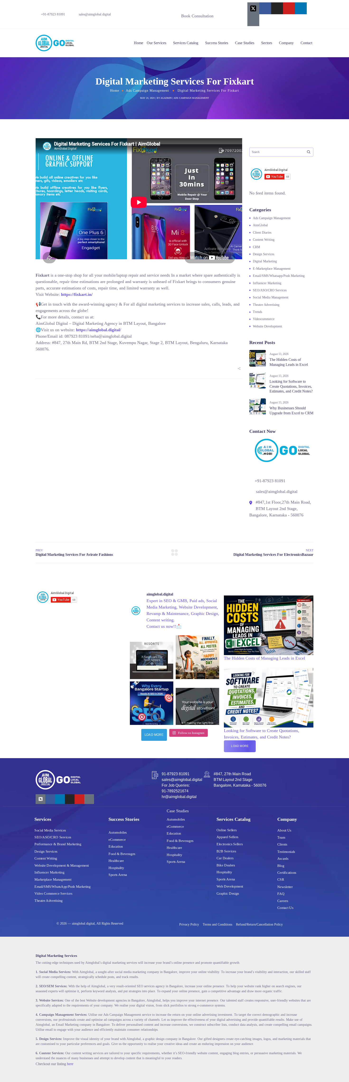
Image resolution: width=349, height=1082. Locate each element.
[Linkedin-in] (301, 8)
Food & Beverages (121, 853)
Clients (282, 844)
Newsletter (285, 886)
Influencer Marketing (267, 283)
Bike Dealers (226, 865)
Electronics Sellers (230, 844)
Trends (257, 312)
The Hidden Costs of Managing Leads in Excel (264, 658)
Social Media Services (50, 830)
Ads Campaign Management (147, 90)
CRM (256, 247)
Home (138, 43)
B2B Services (226, 851)
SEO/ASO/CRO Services (270, 290)
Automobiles (117, 832)
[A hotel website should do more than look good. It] (151, 657)
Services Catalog (185, 43)
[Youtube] (289, 8)
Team (281, 837)
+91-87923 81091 (53, 14)
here (70, 1064)
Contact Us (285, 908)
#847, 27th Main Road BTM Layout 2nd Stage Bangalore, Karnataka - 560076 (240, 779)
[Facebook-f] (265, 8)
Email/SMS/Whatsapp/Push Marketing (279, 276)
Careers (282, 900)
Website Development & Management (61, 865)
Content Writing (263, 239)
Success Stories (216, 43)
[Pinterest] (253, 20)
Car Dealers (225, 858)
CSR (280, 879)
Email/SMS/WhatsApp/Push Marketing (62, 886)
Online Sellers (227, 830)
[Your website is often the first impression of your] (197, 703)
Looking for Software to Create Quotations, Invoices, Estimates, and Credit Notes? (291, 386)
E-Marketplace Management (272, 268)
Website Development (267, 326)
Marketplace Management (52, 879)
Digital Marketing (265, 261)
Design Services (263, 254)
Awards (282, 858)
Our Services (156, 43)
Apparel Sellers (227, 837)
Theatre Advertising (266, 305)
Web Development (230, 886)
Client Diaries (262, 232)
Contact (306, 43)
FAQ (280, 893)
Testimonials (286, 851)
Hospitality (116, 867)
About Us (284, 830)
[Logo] (55, 43)
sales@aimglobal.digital (95, 14)
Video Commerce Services (53, 893)
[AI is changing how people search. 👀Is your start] (151, 703)
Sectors (266, 43)
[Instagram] (277, 8)
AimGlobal (260, 225)
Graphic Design (228, 893)
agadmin (166, 98)
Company (286, 43)
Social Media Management (270, 297)
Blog (280, 865)
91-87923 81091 (175, 774)
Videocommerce (263, 319)
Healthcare (116, 860)
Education (115, 846)
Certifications (286, 872)
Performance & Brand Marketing (57, 844)
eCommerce (117, 839)
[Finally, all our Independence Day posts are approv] (197, 657)
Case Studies (244, 43)
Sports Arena (117, 875)
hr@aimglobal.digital (179, 797)
